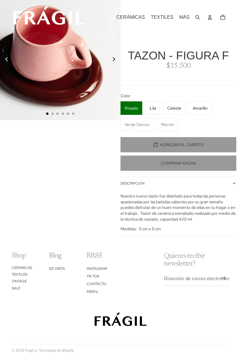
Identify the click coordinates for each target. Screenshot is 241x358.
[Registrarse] (223, 278)
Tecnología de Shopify (56, 350)
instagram (97, 268)
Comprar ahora (178, 163)
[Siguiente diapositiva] (115, 60)
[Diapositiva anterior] (5, 60)
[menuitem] (184, 17)
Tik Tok (93, 276)
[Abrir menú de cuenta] (209, 17)
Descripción (132, 183)
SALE (16, 288)
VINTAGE (19, 281)
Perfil (92, 291)
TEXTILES (19, 274)
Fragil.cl (31, 350)
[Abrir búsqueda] (197, 17)
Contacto (96, 284)
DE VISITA (57, 268)
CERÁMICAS (22, 267)
